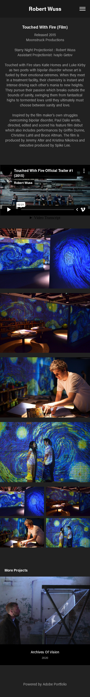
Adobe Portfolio (55, 684)
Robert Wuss (45, 8)
